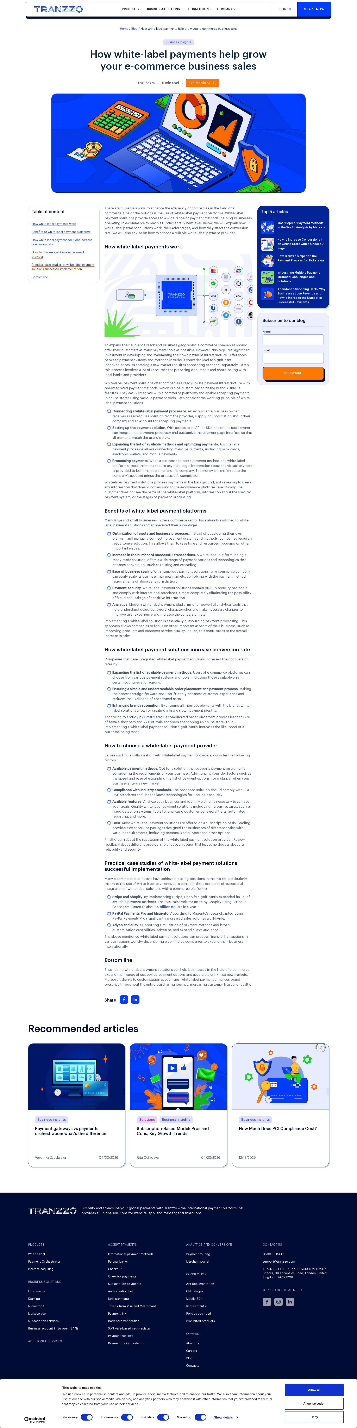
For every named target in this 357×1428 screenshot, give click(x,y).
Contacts (192, 1365)
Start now (314, 9)
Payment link (117, 1313)
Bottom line (40, 277)
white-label (151, 604)
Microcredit (36, 1306)
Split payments (119, 1298)
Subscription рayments (124, 1284)
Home (124, 28)
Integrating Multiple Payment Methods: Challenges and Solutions (298, 277)
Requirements (196, 1306)
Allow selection (314, 1403)
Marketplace (37, 1313)
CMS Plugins (195, 1291)
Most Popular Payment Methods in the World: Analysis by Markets (301, 225)
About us (192, 1343)
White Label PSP (39, 1254)
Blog (134, 28)
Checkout (115, 1269)
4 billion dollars (169, 907)
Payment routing (198, 1254)
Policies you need (198, 1313)
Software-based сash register (129, 1328)
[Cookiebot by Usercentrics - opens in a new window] (35, 1420)
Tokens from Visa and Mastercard (132, 1306)
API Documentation (200, 1284)
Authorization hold (121, 1291)
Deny (314, 1417)
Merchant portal (197, 1261)
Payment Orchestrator (44, 1261)
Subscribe (293, 373)
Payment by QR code (123, 1343)
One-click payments (122, 1276)
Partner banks (118, 1261)
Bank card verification (123, 1321)
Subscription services (43, 1321)
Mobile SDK (194, 1298)
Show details (223, 1417)
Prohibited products (200, 1321)
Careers (191, 1351)
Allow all (314, 1390)
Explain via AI (199, 83)
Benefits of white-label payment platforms (61, 232)
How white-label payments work (54, 224)
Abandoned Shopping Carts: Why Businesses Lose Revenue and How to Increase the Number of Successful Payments (301, 296)
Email (266, 350)
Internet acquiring (41, 1269)
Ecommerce (36, 1291)
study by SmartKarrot (146, 717)
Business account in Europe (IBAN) (53, 1328)
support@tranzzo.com (279, 1261)
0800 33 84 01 (274, 1254)
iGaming (34, 1298)
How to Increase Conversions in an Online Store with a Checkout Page (301, 244)
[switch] (127, 1417)
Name (267, 332)
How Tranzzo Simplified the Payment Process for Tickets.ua (300, 258)
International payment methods (131, 1254)
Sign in (284, 9)
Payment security (120, 1336)
